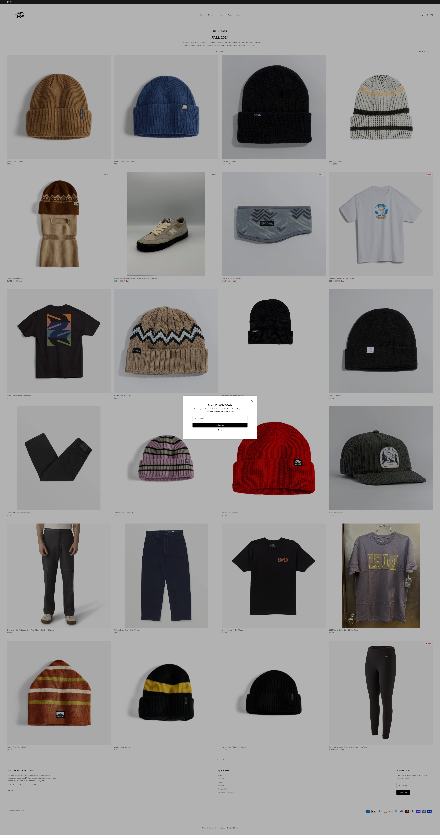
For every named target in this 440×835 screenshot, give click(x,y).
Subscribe (220, 425)
